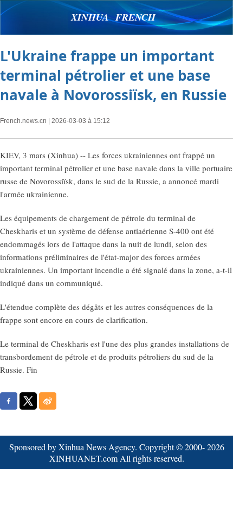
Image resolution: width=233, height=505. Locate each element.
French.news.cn (23, 121)
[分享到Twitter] (28, 401)
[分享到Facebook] (8, 401)
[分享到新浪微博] (47, 401)
